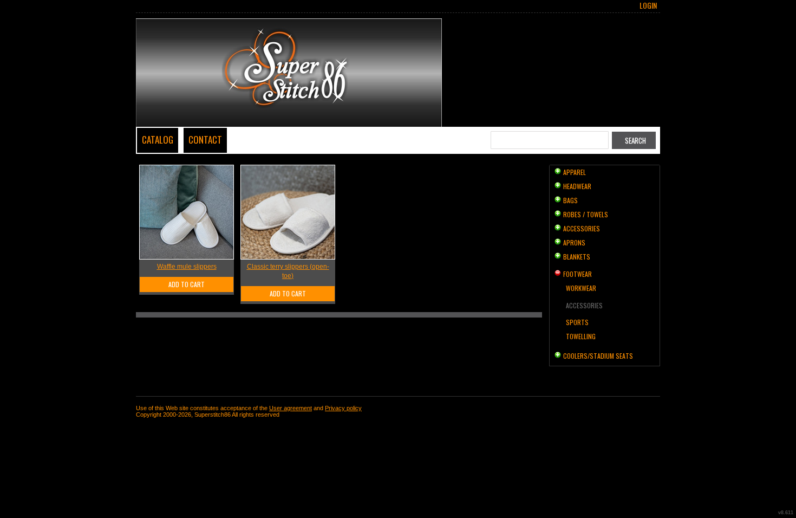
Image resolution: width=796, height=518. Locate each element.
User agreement (290, 408)
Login (648, 5)
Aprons (574, 242)
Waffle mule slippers (187, 266)
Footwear (577, 274)
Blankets (576, 256)
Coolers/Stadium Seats (598, 355)
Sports (577, 322)
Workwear (581, 288)
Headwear (577, 186)
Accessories (581, 228)
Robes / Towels (585, 214)
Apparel (574, 172)
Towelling (581, 336)
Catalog (157, 139)
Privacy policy (343, 408)
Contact (205, 139)
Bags (570, 200)
